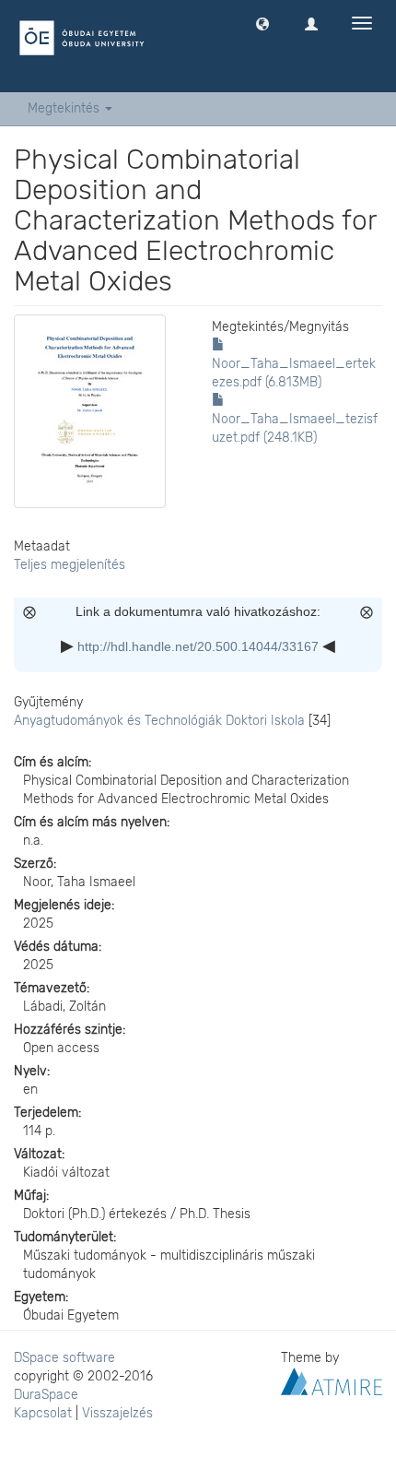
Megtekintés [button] (65, 108)
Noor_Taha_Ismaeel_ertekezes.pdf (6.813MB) (294, 373)
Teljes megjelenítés (69, 565)
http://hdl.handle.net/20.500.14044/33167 (198, 646)
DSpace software (64, 1358)
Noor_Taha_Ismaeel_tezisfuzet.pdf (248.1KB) (295, 428)
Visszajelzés (117, 1413)
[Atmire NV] (331, 1381)
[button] (262, 23)
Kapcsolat (43, 1413)
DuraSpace (46, 1395)
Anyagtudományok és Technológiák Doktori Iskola (159, 721)
